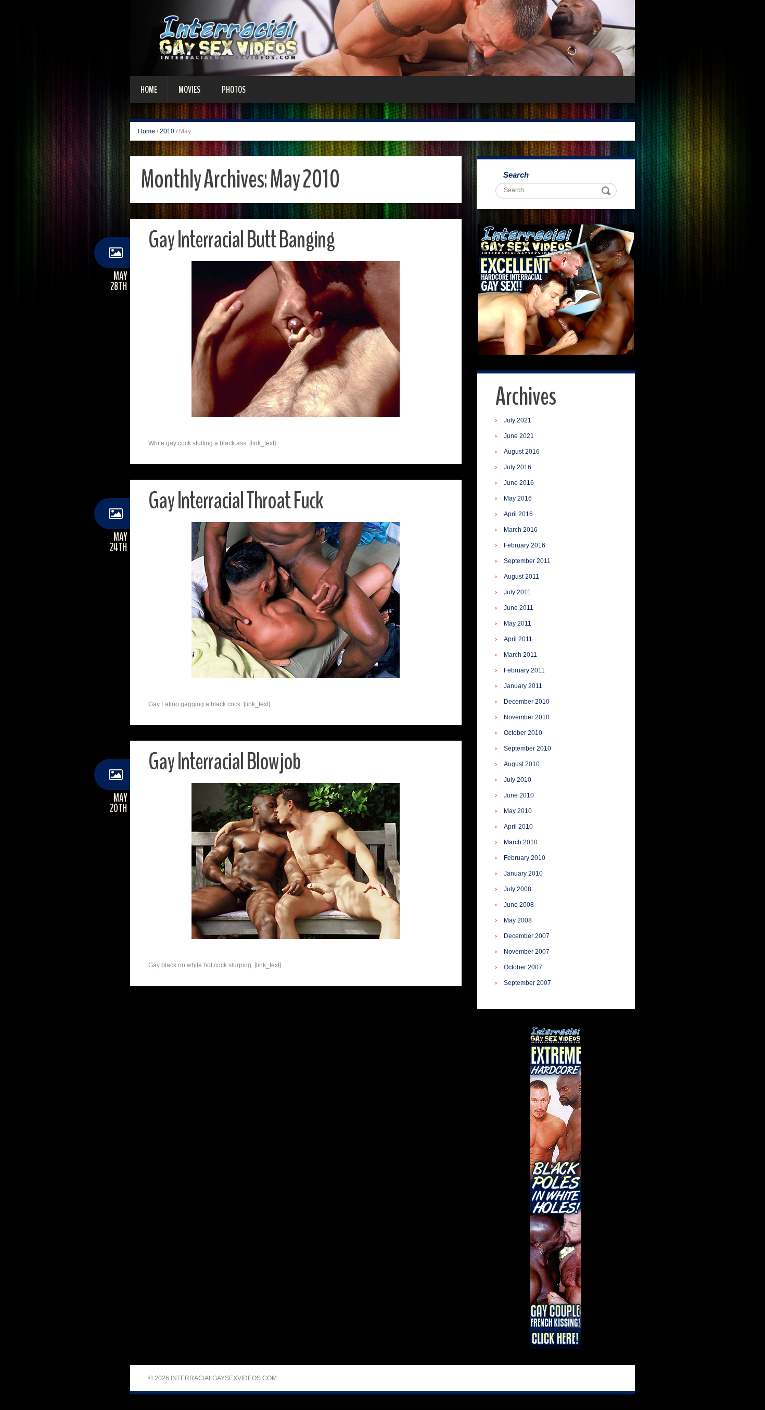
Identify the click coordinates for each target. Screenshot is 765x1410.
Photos (234, 89)
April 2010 (518, 826)
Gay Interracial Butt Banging (241, 240)
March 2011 (520, 654)
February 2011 (524, 670)
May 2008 (518, 920)
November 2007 (527, 951)
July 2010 (517, 779)
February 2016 (524, 545)
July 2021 (517, 420)
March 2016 (521, 529)
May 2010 (518, 811)
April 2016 (518, 514)
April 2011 (518, 639)
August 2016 (522, 451)
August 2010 (522, 764)
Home (149, 89)
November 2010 (527, 717)
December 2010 (527, 701)
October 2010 (523, 733)
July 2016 (517, 467)
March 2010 (521, 842)
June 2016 (519, 482)
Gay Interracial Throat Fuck (235, 501)
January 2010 (523, 873)
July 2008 (517, 889)
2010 (167, 131)
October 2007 (523, 967)
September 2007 (527, 983)
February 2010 (524, 858)
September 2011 (527, 561)
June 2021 (519, 436)
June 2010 (519, 795)
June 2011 (518, 608)
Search (516, 174)
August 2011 (521, 576)
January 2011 (523, 686)
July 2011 (517, 592)
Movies (189, 89)
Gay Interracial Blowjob (224, 762)
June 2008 (519, 904)
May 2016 (518, 498)
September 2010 (527, 748)
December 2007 (527, 936)
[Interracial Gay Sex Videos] (382, 37)
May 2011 (517, 623)
